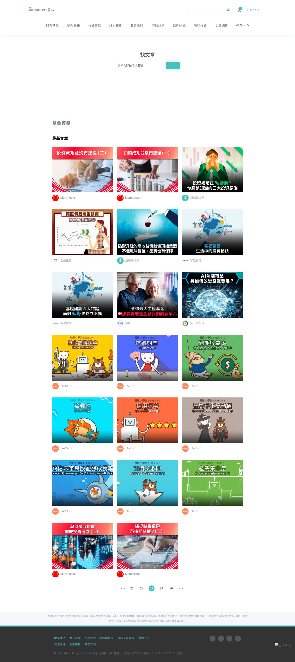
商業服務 (75, 644)
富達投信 (195, 260)
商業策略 (136, 25)
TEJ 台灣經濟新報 (100, 615)
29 (161, 588)
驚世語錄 (179, 25)
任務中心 (242, 25)
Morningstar (68, 197)
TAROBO (66, 385)
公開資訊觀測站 (145, 615)
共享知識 (90, 644)
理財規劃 (115, 25)
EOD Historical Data (123, 615)
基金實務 (73, 25)
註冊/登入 (253, 9)
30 (171, 588)
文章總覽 (221, 25)
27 (141, 588)
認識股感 (59, 644)
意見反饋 (75, 638)
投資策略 (94, 25)
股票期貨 (52, 25)
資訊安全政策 (125, 638)
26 (131, 588)
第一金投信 (197, 323)
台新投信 (66, 260)
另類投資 (200, 25)
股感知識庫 (197, 197)
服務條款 (90, 638)
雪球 (128, 323)
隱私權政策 (106, 638)
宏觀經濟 (158, 25)
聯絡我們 (59, 638)
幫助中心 (144, 638)
